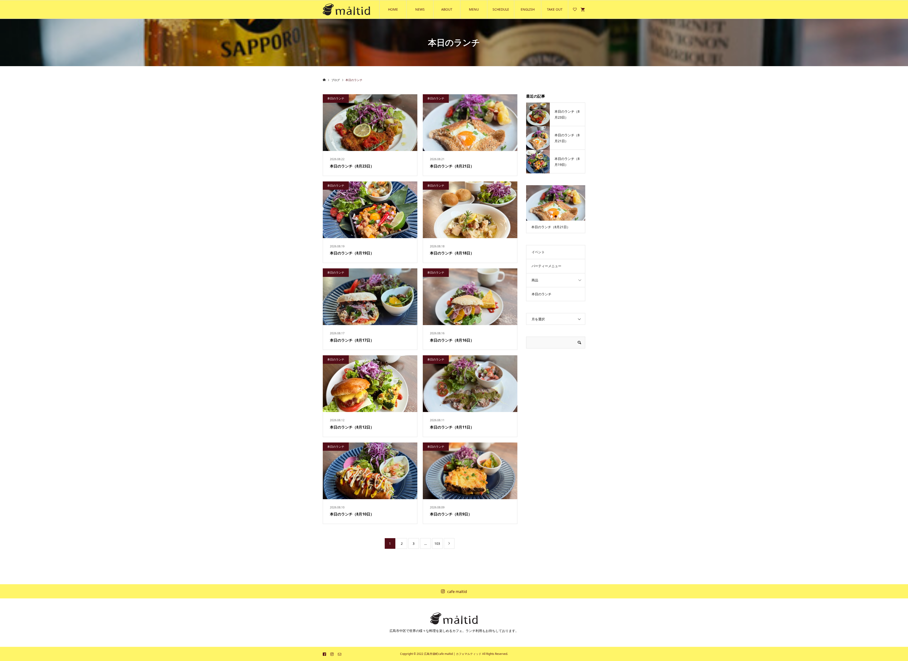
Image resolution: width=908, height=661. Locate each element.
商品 (535, 280)
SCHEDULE (501, 9)
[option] (555, 209)
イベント (538, 252)
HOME (393, 9)
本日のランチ (541, 294)
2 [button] (556, 216)
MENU (474, 9)
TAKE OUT (555, 9)
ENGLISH (528, 9)
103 (437, 543)
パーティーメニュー (546, 266)
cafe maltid (457, 591)
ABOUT (446, 9)
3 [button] (560, 216)
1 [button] (552, 216)
